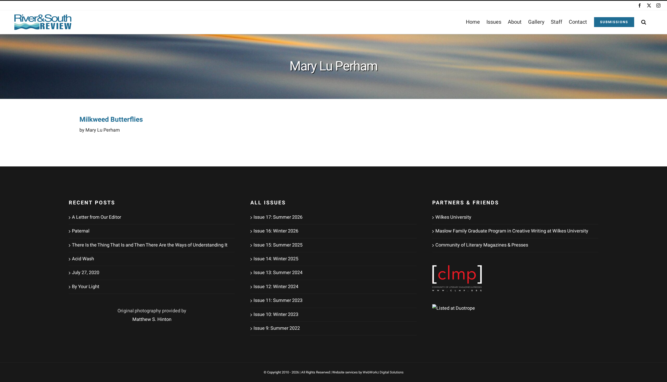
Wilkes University (453, 217)
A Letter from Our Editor (96, 217)
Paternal (80, 231)
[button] (643, 22)
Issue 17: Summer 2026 (278, 217)
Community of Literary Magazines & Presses (481, 245)
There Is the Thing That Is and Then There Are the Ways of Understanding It (149, 245)
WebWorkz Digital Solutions (383, 372)
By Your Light (85, 286)
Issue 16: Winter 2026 (276, 231)
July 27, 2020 (85, 272)
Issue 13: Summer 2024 (278, 272)
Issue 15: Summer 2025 (278, 245)
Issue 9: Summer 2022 (277, 328)
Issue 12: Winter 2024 (276, 286)
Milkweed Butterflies (111, 120)
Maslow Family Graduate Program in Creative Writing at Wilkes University (511, 231)
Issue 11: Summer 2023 (278, 300)
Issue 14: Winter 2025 (276, 258)
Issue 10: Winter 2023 (276, 314)
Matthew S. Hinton (151, 319)
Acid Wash (83, 258)
